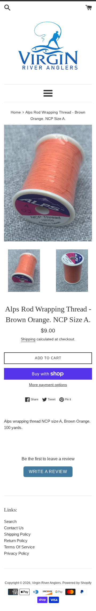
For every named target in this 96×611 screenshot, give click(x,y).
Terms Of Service (19, 547)
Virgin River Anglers (46, 583)
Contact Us (14, 528)
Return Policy (15, 540)
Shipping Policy (17, 534)
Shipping (28, 339)
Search (10, 521)
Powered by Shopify (76, 583)
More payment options (48, 385)
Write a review (48, 471)
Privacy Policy (16, 553)
